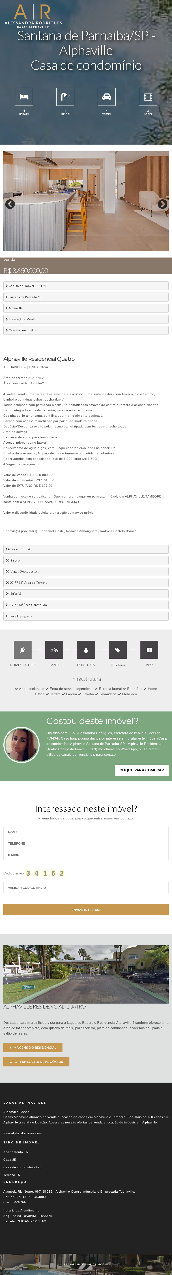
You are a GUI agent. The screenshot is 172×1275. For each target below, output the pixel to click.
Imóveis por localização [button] (22, 1245)
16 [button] (107, 249)
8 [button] (54, 249)
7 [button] (47, 249)
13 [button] (87, 249)
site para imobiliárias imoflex (86, 1264)
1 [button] (6, 249)
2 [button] (13, 249)
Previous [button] (6, 201)
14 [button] (94, 249)
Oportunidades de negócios (36, 1062)
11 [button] (74, 249)
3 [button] (20, 249)
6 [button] (40, 249)
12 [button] (80, 249)
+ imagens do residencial (33, 1047)
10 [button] (67, 249)
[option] (86, 201)
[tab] (86, 1245)
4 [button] (27, 249)
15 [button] (101, 249)
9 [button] (60, 249)
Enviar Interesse (86, 910)
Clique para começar (141, 770)
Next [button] (159, 201)
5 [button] (33, 249)
